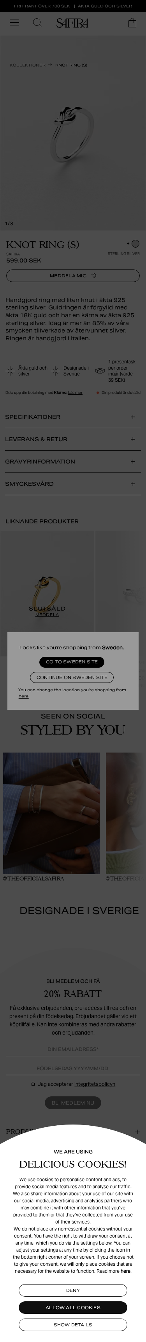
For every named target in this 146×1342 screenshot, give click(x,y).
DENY (73, 1290)
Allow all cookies (73, 1307)
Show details (73, 1325)
